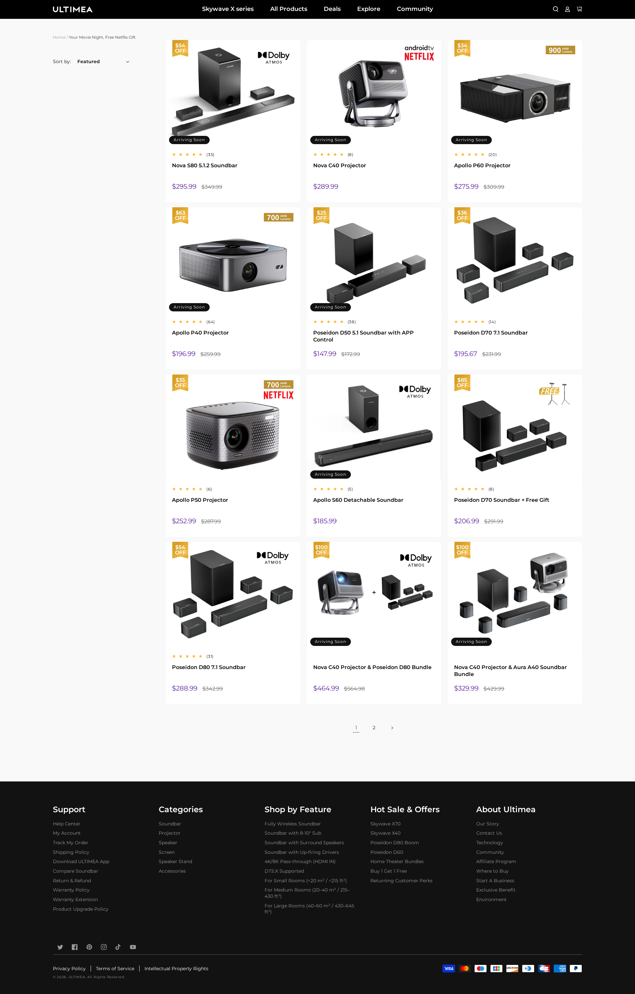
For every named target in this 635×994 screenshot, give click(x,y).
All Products (288, 9)
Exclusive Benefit (496, 890)
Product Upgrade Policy (80, 909)
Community (415, 9)
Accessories (172, 871)
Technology (489, 843)
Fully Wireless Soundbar (293, 824)
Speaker (168, 843)
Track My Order (70, 843)
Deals (332, 9)
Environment (491, 899)
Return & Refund (72, 881)
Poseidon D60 (386, 852)
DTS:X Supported (284, 871)
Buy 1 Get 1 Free (388, 871)
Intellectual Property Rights (176, 969)
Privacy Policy (69, 969)
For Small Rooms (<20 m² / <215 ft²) (306, 881)
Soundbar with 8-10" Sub (293, 833)
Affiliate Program (496, 861)
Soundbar (170, 824)
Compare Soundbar (75, 871)
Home (59, 37)
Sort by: (62, 61)
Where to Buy (492, 871)
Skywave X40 (385, 833)
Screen (167, 852)
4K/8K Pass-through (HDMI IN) (300, 861)
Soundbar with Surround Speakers (304, 843)
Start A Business (495, 881)
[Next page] (392, 728)
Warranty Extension (75, 899)
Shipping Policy (71, 852)
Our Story (487, 824)
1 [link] (356, 728)
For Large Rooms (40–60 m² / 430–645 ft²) (309, 909)
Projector (170, 833)
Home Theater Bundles (397, 861)
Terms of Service (115, 969)
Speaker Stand (175, 861)
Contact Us (489, 833)
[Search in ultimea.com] (555, 9)
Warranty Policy (71, 890)
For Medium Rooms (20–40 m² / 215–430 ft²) (307, 893)
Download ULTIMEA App (81, 861)
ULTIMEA (76, 977)
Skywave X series (228, 9)
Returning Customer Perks (401, 881)
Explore (368, 9)
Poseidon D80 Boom (394, 843)
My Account (67, 833)
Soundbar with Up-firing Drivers (302, 852)
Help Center (66, 824)
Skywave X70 (385, 824)
